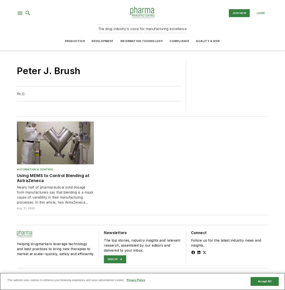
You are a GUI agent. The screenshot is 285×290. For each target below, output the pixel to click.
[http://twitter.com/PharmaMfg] (204, 252)
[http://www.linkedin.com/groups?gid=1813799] (199, 252)
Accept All (264, 281)
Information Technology (141, 41)
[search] (28, 13)
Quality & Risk (208, 41)
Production (75, 41)
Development (103, 41)
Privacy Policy (136, 280)
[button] (20, 13)
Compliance (179, 41)
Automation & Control (35, 169)
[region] (142, 281)
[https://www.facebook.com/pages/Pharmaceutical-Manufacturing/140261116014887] (193, 252)
